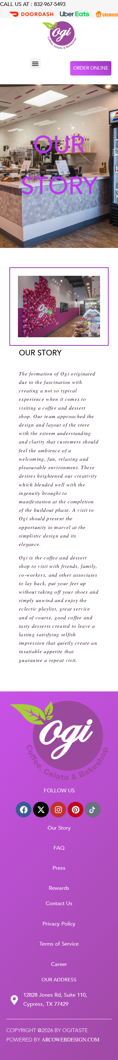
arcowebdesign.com (70, 1039)
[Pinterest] (75, 809)
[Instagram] (58, 809)
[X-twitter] (41, 809)
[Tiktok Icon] (93, 809)
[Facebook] (23, 809)
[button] (35, 63)
